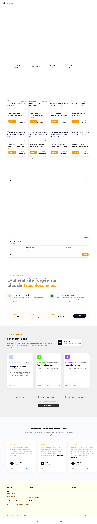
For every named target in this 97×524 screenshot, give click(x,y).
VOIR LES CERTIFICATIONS (43, 385)
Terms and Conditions (33, 497)
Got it (62, 522)
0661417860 (11, 496)
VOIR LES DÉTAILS (16, 304)
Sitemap (30, 500)
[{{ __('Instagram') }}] (73, 497)
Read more (60, 455)
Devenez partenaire (47, 405)
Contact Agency (79, 316)
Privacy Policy (31, 495)
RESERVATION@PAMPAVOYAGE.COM (18, 505)
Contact (30, 492)
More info (59, 522)
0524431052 (11, 494)
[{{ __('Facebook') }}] (71, 497)
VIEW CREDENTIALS (13, 385)
